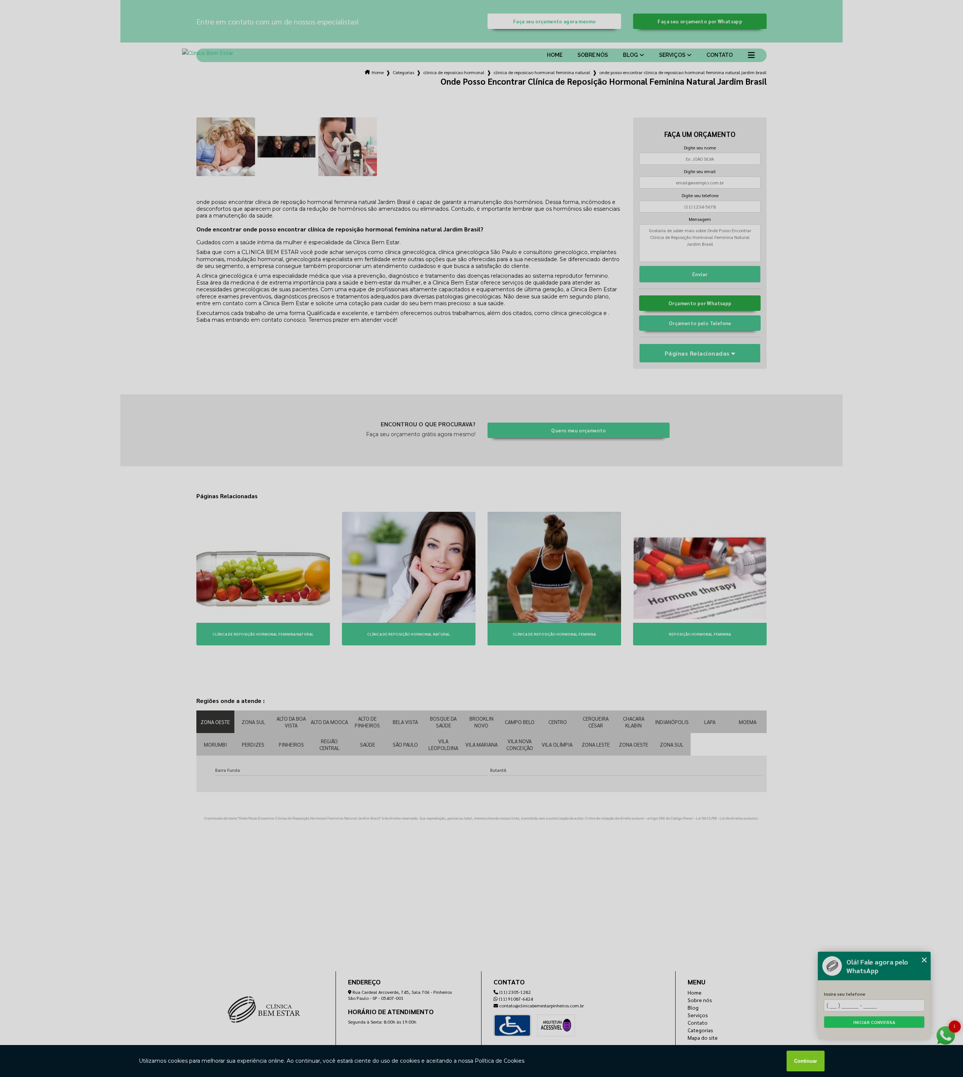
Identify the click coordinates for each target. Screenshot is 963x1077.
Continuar (805, 1061)
